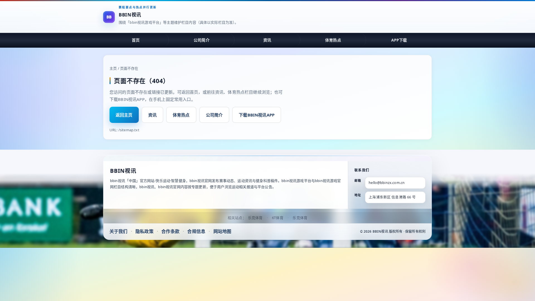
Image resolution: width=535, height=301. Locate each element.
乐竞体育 (255, 217)
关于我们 (119, 231)
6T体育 (277, 217)
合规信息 (196, 231)
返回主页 (124, 115)
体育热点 (333, 40)
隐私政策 (144, 231)
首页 (136, 40)
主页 (113, 68)
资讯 (267, 40)
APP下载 (399, 40)
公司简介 (202, 40)
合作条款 (170, 231)
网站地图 (222, 231)
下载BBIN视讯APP (256, 115)
